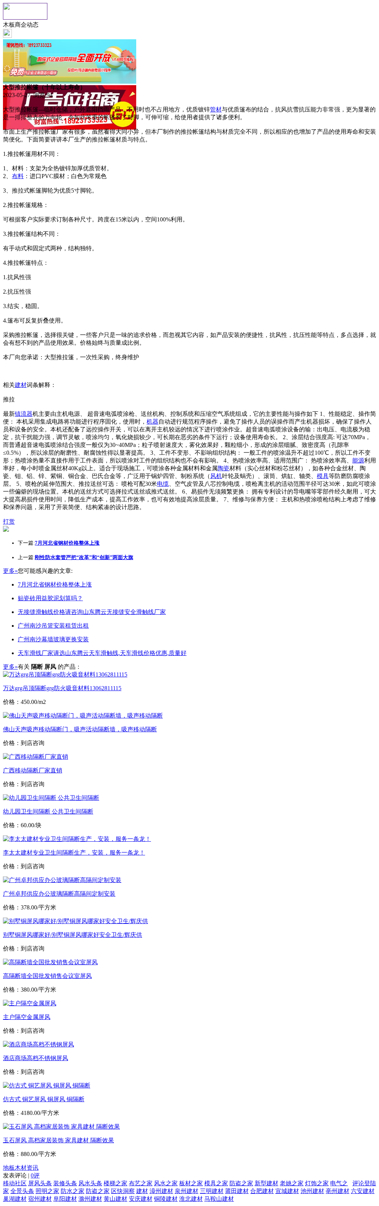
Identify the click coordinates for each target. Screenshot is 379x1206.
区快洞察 (123, 1191)
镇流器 (24, 414)
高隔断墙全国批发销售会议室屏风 (47, 976)
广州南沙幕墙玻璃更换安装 (53, 639)
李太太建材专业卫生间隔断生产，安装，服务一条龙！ (74, 852)
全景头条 (22, 1191)
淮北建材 (191, 1199)
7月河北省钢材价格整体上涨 (55, 584)
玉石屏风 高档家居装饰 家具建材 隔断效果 (58, 1140)
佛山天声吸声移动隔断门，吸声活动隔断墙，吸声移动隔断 (80, 729)
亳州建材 (337, 1191)
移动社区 (15, 1183)
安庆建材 (140, 1199)
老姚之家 (291, 1183)
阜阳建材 (65, 1199)
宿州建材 (40, 1199)
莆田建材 (237, 1191)
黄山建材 (115, 1199)
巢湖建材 (15, 1199)
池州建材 (312, 1191)
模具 (323, 476)
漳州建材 (161, 1191)
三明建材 (212, 1191)
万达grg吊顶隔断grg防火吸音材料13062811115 (62, 688)
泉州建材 (186, 1191)
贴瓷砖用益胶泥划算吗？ (50, 598)
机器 (152, 421)
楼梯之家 (115, 1183)
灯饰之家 (317, 1183)
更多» (10, 571)
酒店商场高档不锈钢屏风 (35, 1058)
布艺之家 (140, 1183)
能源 (358, 460)
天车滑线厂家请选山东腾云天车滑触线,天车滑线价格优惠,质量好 (102, 653)
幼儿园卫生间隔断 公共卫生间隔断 (48, 811)
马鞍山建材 (219, 1199)
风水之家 (166, 1183)
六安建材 (363, 1191)
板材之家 (191, 1183)
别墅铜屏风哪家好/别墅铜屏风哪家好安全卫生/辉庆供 (72, 935)
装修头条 (65, 1183)
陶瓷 (223, 468)
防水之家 (72, 1191)
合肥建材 (262, 1191)
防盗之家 (241, 1183)
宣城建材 (287, 1191)
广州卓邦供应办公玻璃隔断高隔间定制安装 (59, 894)
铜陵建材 (166, 1199)
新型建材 (266, 1183)
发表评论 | (21, 1175)
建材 (21, 385)
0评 (35, 1175)
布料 (18, 176)
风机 (216, 476)
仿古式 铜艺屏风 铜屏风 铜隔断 (43, 1099)
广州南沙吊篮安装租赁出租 (53, 625)
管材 (216, 109)
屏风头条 (40, 1183)
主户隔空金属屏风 (26, 1017)
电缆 (163, 484)
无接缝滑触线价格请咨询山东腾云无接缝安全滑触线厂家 (92, 612)
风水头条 (90, 1183)
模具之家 (216, 1183)
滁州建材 (90, 1199)
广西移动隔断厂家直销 (32, 770)
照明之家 (47, 1191)
